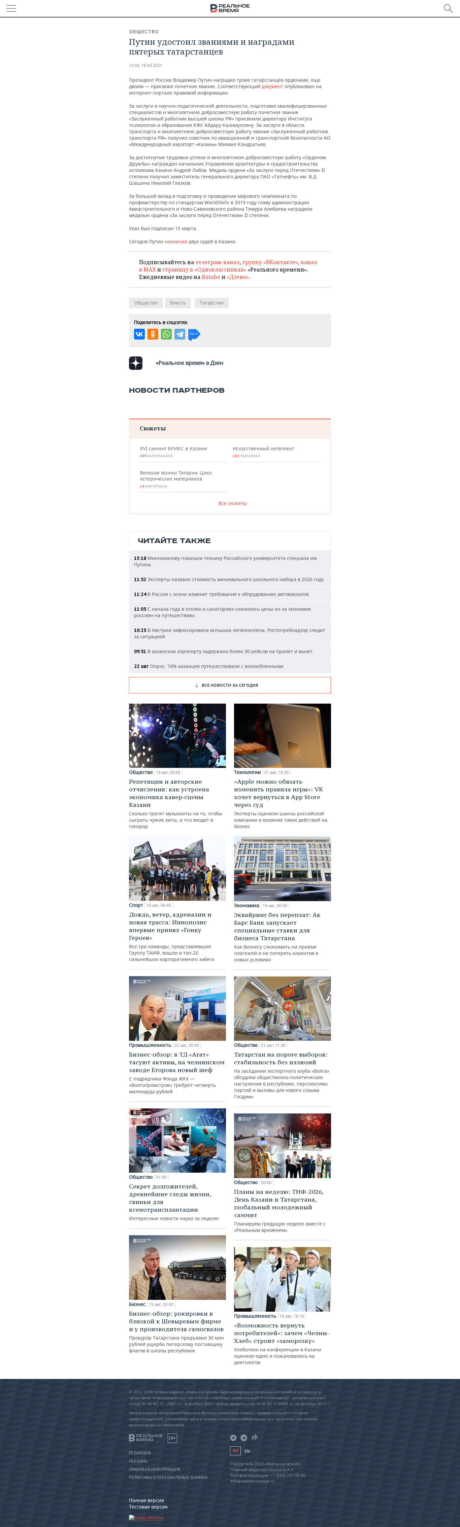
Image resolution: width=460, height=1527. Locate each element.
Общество (144, 32)
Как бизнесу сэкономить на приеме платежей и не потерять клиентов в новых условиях (277, 937)
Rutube (211, 277)
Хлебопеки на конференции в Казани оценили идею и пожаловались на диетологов (281, 1343)
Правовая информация (154, 1469)
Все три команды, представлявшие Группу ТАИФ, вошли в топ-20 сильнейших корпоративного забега (171, 936)
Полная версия (146, 1500)
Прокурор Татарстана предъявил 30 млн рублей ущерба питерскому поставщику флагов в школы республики (176, 1332)
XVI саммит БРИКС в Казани (173, 452)
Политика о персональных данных (168, 1477)
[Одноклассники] (152, 334)
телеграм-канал (217, 262)
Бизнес (137, 1304)
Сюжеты (153, 428)
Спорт (136, 905)
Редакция (140, 1453)
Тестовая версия (148, 1506)
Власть (178, 302)
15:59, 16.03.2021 (145, 65)
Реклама (138, 1461)
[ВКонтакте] (139, 334)
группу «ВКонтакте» (270, 262)
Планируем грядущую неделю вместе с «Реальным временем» (280, 1210)
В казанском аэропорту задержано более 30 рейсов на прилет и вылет (223, 651)
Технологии (247, 772)
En (247, 1451)
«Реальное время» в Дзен (189, 362)
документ (272, 86)
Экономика (246, 905)
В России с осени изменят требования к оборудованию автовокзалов (221, 594)
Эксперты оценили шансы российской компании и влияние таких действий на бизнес (280, 803)
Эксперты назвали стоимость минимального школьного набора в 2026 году (229, 579)
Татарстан (212, 302)
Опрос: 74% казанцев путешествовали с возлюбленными (209, 666)
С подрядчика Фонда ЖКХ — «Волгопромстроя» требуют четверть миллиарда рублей (177, 1073)
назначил (176, 241)
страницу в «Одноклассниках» (204, 269)
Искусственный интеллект (263, 452)
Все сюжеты (233, 503)
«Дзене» (238, 277)
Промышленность (150, 1045)
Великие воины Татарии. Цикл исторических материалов (176, 479)
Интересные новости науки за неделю (174, 1201)
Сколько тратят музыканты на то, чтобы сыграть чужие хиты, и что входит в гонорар (175, 803)
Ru (235, 1450)
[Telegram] (179, 334)
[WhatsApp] (166, 334)
